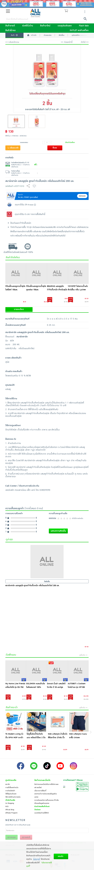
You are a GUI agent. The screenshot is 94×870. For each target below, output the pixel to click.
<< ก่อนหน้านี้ (66, 42)
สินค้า (13, 35)
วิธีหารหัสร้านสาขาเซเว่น (12, 797)
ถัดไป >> (85, 42)
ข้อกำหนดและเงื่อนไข (42, 780)
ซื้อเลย (55, 148)
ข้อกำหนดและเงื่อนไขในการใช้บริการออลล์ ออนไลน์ (46, 786)
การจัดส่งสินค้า (10, 790)
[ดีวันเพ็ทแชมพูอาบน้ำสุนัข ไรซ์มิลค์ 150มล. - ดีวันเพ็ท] (15, 273)
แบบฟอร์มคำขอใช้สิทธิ (41, 813)
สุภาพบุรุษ (11, 837)
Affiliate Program (11, 813)
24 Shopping (9, 803)
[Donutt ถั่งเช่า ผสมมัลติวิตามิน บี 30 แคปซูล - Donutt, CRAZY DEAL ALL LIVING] (57, 670)
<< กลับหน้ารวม (12, 42)
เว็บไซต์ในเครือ (10, 800)
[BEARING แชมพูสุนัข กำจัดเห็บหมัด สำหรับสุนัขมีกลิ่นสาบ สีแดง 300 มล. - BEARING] (57, 273)
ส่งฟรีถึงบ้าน (27, 25)
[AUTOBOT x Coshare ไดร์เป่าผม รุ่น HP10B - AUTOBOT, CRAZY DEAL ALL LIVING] (78, 670)
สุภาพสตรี (26, 837)
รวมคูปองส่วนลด (65, 25)
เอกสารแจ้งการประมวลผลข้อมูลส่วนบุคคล (45, 795)
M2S (6, 806)
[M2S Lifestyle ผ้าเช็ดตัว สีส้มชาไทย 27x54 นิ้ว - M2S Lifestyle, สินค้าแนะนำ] (57, 722)
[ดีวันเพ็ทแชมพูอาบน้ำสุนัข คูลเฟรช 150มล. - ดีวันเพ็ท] (36, 273)
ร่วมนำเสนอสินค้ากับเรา (42, 806)
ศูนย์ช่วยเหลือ (10, 780)
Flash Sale (84, 25)
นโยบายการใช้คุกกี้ (40, 790)
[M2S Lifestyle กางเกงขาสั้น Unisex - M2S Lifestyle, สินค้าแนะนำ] (79, 722)
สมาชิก (7, 784)
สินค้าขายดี (10, 25)
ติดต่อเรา (37, 809)
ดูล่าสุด (9, 539)
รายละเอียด (19, 309)
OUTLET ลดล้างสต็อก (79, 30)
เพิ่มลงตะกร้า (14, 148)
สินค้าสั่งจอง (10, 30)
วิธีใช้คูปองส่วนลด (10, 794)
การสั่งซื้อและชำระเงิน (11, 787)
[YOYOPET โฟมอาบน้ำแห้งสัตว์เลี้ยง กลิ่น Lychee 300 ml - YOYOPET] (78, 273)
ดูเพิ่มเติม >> (83, 655)
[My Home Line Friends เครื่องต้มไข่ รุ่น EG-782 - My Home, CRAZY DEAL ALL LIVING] (15, 670)
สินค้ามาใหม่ (45, 25)
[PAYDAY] (47, 3)
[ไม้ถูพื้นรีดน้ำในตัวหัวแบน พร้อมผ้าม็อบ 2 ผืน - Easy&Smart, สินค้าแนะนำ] (36, 722)
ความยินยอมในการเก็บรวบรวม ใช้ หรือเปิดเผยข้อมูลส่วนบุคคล (46, 802)
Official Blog (9, 809)
